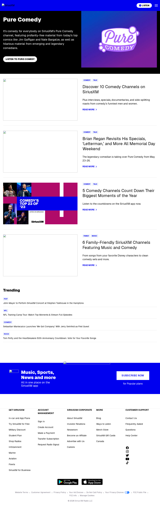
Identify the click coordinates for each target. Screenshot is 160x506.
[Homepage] (12, 5)
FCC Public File (140, 492)
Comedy (87, 80)
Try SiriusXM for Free (19, 424)
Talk (95, 80)
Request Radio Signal (48, 444)
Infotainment (15, 447)
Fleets (12, 464)
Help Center (131, 435)
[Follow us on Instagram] (128, 451)
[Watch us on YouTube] (128, 459)
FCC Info (73, 495)
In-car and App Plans (19, 418)
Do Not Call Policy (94, 492)
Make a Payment (46, 433)
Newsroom (72, 429)
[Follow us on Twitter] (128, 455)
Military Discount (17, 429)
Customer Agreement (41, 492)
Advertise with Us (75, 441)
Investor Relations (76, 424)
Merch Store (102, 429)
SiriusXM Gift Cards (105, 435)
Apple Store (92, 482)
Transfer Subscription (48, 438)
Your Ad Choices (76, 492)
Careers (71, 447)
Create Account (45, 427)
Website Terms (22, 492)
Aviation (13, 458)
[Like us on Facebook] (128, 448)
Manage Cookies (87, 495)
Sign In (41, 421)
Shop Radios (15, 441)
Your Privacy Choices (114, 492)
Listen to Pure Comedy (20, 59)
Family (86, 236)
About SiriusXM (74, 418)
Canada (100, 441)
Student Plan (15, 435)
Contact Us (131, 418)
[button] (156, 5)
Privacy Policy (60, 492)
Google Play (67, 482)
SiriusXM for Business (19, 470)
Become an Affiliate (77, 435)
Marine (12, 452)
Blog (98, 418)
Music (94, 236)
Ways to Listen (103, 424)
